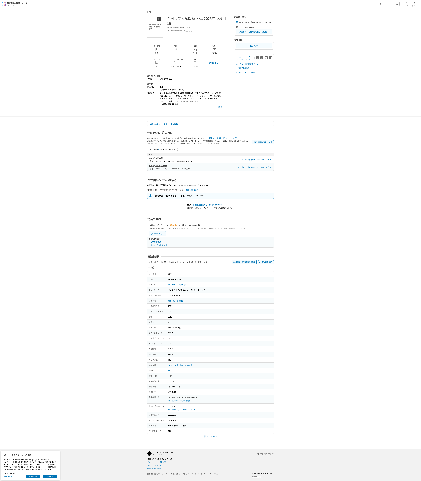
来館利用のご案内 (192, 190)
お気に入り (240, 59)
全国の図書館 (155, 123)
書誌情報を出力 (243, 68)
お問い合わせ (175, 474)
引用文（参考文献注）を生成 (248, 64)
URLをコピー (248, 59)
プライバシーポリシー (199, 474)
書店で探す (254, 45)
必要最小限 (33, 476)
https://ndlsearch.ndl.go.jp (179, 400)
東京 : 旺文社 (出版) (175, 300)
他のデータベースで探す (246, 72)
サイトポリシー (215, 474)
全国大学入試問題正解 (177, 284)
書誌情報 (174, 123)
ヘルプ (405, 6)
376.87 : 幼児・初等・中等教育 (180, 365)
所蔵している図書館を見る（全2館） (253, 31)
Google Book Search (159, 245)
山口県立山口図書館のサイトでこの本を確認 (253, 167)
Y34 (169, 370)
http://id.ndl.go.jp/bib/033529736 (181, 409)
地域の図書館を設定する (262, 142)
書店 (165, 123)
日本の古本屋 (156, 241)
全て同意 (50, 476)
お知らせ (186, 474)
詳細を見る (213, 62)
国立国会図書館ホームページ (157, 474)
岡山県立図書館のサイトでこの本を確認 (255, 160)
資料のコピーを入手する (155, 465)
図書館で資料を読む (154, 469)
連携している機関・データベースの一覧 (223, 138)
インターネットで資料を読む (157, 462)
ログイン (415, 6)
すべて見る (218, 107)
